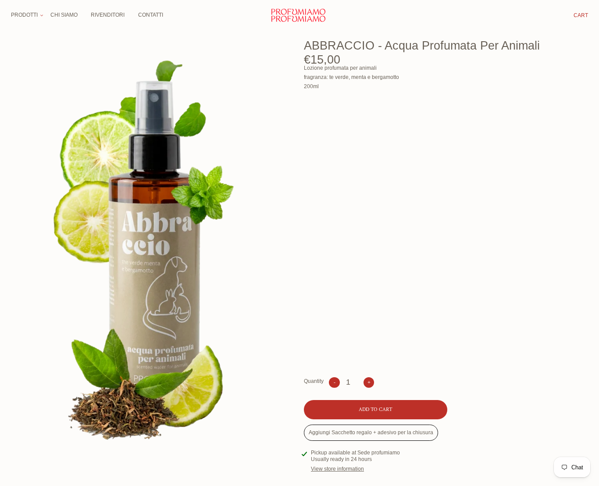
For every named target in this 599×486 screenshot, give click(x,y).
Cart (581, 15)
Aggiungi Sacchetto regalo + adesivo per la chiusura (371, 432)
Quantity (314, 381)
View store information (337, 469)
